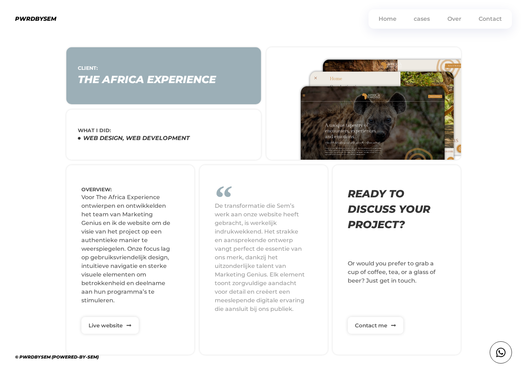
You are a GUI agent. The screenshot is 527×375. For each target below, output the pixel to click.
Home (388, 18)
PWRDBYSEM (35, 18)
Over (454, 18)
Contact (490, 18)
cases (422, 18)
